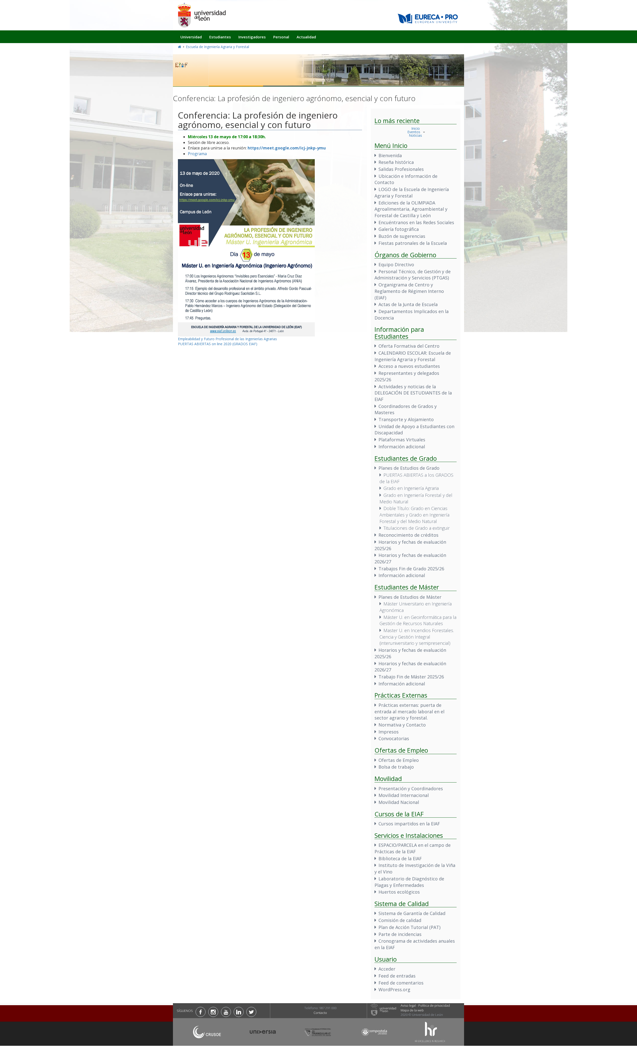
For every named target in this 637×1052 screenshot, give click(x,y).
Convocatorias (393, 738)
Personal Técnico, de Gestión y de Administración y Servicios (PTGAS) (412, 274)
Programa (198, 153)
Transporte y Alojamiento (406, 419)
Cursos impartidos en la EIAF (409, 824)
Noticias (415, 135)
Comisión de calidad (399, 920)
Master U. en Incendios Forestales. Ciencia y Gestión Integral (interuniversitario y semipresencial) (416, 636)
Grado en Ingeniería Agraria (411, 488)
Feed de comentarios (401, 983)
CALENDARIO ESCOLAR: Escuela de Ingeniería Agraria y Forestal (412, 356)
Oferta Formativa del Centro (408, 346)
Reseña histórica (396, 162)
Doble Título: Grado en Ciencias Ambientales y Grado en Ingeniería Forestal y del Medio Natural (414, 514)
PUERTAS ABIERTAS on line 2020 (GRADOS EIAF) (217, 343)
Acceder (386, 969)
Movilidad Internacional (403, 795)
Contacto (320, 1012)
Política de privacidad (434, 1005)
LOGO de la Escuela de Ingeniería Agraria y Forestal (411, 192)
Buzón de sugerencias (401, 236)
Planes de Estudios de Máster (409, 597)
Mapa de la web (412, 1010)
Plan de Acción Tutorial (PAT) (409, 927)
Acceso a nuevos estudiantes (409, 366)
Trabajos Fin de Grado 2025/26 (411, 569)
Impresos (388, 732)
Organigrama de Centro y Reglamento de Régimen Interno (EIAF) (409, 291)
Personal (281, 36)
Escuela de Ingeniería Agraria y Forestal (217, 46)
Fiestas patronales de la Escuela (412, 243)
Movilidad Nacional (398, 802)
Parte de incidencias (400, 934)
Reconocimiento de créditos (408, 535)
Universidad (191, 36)
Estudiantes (220, 36)
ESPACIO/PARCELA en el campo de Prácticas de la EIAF (412, 848)
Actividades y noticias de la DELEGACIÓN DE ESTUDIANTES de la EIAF (413, 393)
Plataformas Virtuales (401, 440)
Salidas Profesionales (401, 169)
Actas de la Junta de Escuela (408, 304)
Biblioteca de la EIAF (400, 858)
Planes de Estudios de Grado (408, 468)
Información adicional (401, 447)
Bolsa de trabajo (396, 767)
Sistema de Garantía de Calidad (411, 913)
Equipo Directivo (396, 264)
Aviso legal (408, 1005)
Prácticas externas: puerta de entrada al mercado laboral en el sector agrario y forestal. (409, 711)
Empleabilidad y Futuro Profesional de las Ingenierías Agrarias (227, 338)
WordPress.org (394, 989)
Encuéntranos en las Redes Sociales (416, 222)
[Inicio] (201, 14)
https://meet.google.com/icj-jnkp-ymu (287, 148)
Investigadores (252, 36)
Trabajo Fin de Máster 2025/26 (411, 677)
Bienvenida (390, 155)
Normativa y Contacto (402, 725)
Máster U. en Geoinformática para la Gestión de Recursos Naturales (417, 620)
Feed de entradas (397, 976)
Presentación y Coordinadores (410, 788)
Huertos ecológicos (399, 892)
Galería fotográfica (398, 229)
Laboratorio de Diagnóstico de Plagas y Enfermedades (409, 882)
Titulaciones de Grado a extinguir (416, 528)
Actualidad (306, 36)
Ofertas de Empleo (398, 760)
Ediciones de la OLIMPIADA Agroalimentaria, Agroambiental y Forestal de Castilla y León (410, 209)
